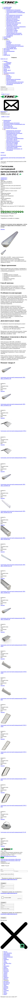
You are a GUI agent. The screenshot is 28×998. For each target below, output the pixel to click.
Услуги (5, 69)
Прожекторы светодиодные (13, 17)
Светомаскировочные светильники (15, 46)
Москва (5, 951)
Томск (4, 985)
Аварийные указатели (11, 25)
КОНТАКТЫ (6, 67)
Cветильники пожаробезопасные (14, 11)
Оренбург (5, 986)
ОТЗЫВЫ (5, 65)
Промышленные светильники (13, 22)
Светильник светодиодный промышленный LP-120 (13, 832)
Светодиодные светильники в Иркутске (10, 860)
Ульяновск (6, 977)
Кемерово (5, 987)
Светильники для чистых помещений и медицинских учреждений (16, 27)
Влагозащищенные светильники (14, 15)
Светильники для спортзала (13, 16)
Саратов (5, 972)
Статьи (5, 71)
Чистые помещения (11, 47)
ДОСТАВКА (6, 66)
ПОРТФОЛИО (7, 63)
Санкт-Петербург (7, 953)
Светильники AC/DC (11, 29)
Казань (5, 958)
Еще (4, 129)
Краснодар (6, 971)
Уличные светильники (11, 21)
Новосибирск (6, 954)
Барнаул (5, 976)
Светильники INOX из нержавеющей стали (14, 124)
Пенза (4, 991)
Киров (5, 994)
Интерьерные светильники (13, 20)
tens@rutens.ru (4, 111)
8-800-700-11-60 (4, 58)
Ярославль (6, 981)
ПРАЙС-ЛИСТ (7, 70)
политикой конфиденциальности (9, 879)
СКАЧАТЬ (6, 74)
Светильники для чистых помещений (8, 126)
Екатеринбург (6, 955)
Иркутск (5, 978)
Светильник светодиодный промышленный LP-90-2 (13, 457)
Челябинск (6, 959)
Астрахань (6, 990)
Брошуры (8, 43)
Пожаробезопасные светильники (11, 123)
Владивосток (6, 982)
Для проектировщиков (9, 72)
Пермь (5, 967)
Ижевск (5, 975)
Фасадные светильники (12, 24)
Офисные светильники (12, 19)
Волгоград (6, 969)
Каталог (8, 40)
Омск (4, 960)
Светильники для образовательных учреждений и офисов (15, 139)
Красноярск (6, 966)
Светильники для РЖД (12, 147)
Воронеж (5, 968)
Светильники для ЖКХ (12, 30)
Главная (5, 61)
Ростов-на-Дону (7, 963)
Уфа (4, 964)
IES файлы (9, 42)
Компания (8, 62)
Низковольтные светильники (13, 9)
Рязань (5, 989)
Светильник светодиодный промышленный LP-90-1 (13, 431)
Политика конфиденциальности (8, 856)
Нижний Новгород (8, 956)
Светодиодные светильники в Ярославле (11, 859)
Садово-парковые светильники (14, 33)
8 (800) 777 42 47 (5, 94)
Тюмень (5, 973)
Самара (5, 962)
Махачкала (6, 984)
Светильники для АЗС (11, 31)
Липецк (5, 993)
